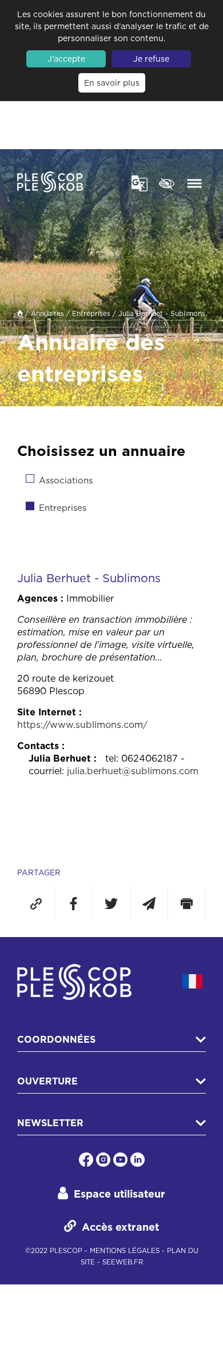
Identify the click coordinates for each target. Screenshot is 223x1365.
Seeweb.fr (122, 1262)
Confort (167, 182)
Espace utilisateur (119, 1194)
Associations (66, 480)
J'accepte (66, 59)
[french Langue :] (192, 981)
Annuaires (47, 313)
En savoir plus (112, 83)
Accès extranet (120, 1227)
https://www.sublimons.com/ (82, 724)
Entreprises (91, 313)
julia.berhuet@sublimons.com (132, 770)
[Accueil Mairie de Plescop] (50, 183)
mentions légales (125, 1250)
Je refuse (151, 59)
